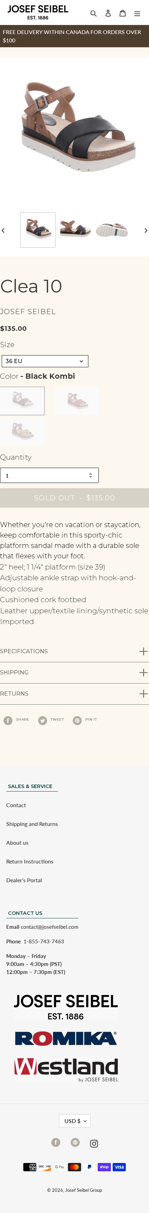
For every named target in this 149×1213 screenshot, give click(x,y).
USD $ (72, 1120)
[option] (37, 230)
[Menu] (137, 12)
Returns (14, 693)
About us (17, 842)
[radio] (22, 401)
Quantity (16, 457)
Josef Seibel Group (83, 1190)
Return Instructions (29, 861)
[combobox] (45, 361)
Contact (16, 805)
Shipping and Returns (32, 823)
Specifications (24, 651)
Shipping (14, 672)
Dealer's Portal (24, 880)
